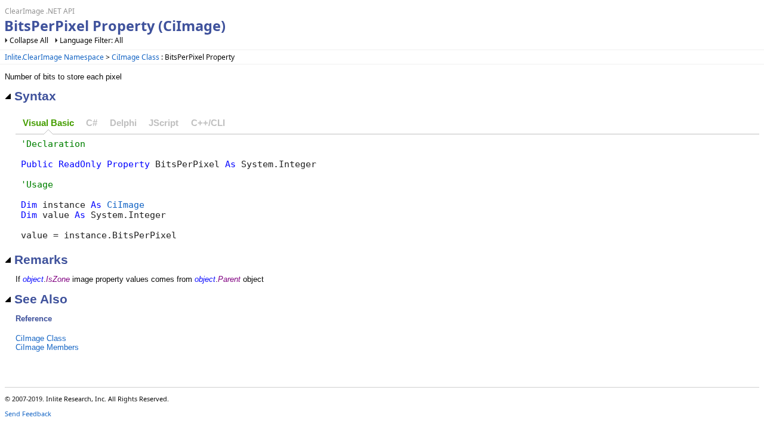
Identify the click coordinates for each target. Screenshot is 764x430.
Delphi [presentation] (123, 123)
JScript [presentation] (163, 123)
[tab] (48, 123)
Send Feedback (28, 413)
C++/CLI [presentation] (208, 123)
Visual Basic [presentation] (48, 123)
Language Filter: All (91, 40)
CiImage (125, 204)
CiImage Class (135, 57)
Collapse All (29, 40)
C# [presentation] (91, 123)
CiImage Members (47, 347)
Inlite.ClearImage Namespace (54, 57)
